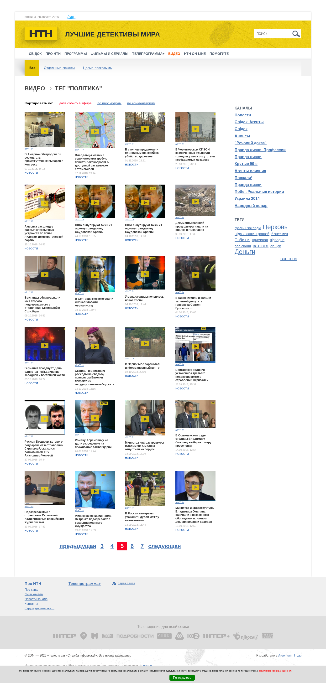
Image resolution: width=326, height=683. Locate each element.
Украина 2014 (247, 199)
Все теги (288, 259)
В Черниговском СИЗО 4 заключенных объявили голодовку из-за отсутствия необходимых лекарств (195, 154)
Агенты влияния (250, 171)
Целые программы (97, 68)
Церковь (275, 227)
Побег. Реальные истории (259, 192)
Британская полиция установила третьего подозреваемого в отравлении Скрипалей (191, 375)
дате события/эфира (75, 103)
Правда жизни (248, 157)
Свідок (35, 54)
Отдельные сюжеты (59, 68)
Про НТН (53, 54)
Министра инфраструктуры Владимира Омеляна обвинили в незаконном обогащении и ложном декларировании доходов (194, 514)
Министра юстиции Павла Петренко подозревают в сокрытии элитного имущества (93, 521)
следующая (164, 546)
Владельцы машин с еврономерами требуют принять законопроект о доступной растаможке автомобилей (92, 162)
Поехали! (243, 178)
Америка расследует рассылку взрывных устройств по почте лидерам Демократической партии (44, 233)
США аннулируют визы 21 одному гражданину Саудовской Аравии (93, 228)
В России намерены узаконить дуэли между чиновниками (142, 517)
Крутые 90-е (246, 164)
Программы (75, 54)
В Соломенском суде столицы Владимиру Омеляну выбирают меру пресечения (193, 440)
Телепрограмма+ (148, 54)
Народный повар (251, 206)
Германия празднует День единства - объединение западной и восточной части (45, 372)
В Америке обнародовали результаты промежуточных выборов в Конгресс (44, 159)
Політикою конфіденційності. (275, 670)
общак (275, 246)
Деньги (245, 251)
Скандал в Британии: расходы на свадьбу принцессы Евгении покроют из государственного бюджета (94, 377)
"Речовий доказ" (251, 143)
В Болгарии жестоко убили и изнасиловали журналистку (94, 302)
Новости (31, 172)
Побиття (242, 239)
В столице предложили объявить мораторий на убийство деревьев (142, 153)
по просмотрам (109, 103)
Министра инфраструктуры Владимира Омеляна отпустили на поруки (144, 446)
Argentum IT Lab (289, 655)
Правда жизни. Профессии (260, 150)
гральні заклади (248, 228)
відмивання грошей (252, 234)
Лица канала (34, 594)
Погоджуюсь (182, 677)
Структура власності (39, 608)
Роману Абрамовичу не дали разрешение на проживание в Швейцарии (93, 444)
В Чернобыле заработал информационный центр (142, 365)
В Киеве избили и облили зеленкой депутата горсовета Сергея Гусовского (193, 303)
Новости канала (36, 599)
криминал (260, 240)
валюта (260, 245)
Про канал (32, 589)
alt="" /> (29, 148)
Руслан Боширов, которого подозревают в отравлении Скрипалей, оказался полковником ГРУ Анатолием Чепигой (44, 448)
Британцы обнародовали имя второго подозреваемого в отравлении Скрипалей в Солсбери (42, 304)
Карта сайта (126, 583)
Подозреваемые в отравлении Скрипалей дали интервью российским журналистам (44, 517)
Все (32, 68)
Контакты (31, 603)
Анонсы (242, 136)
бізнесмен (279, 234)
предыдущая (77, 546)
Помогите (219, 54)
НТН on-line (195, 54)
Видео (174, 54)
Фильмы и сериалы (109, 54)
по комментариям (141, 103)
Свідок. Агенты (249, 122)
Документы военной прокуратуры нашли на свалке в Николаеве (191, 226)
